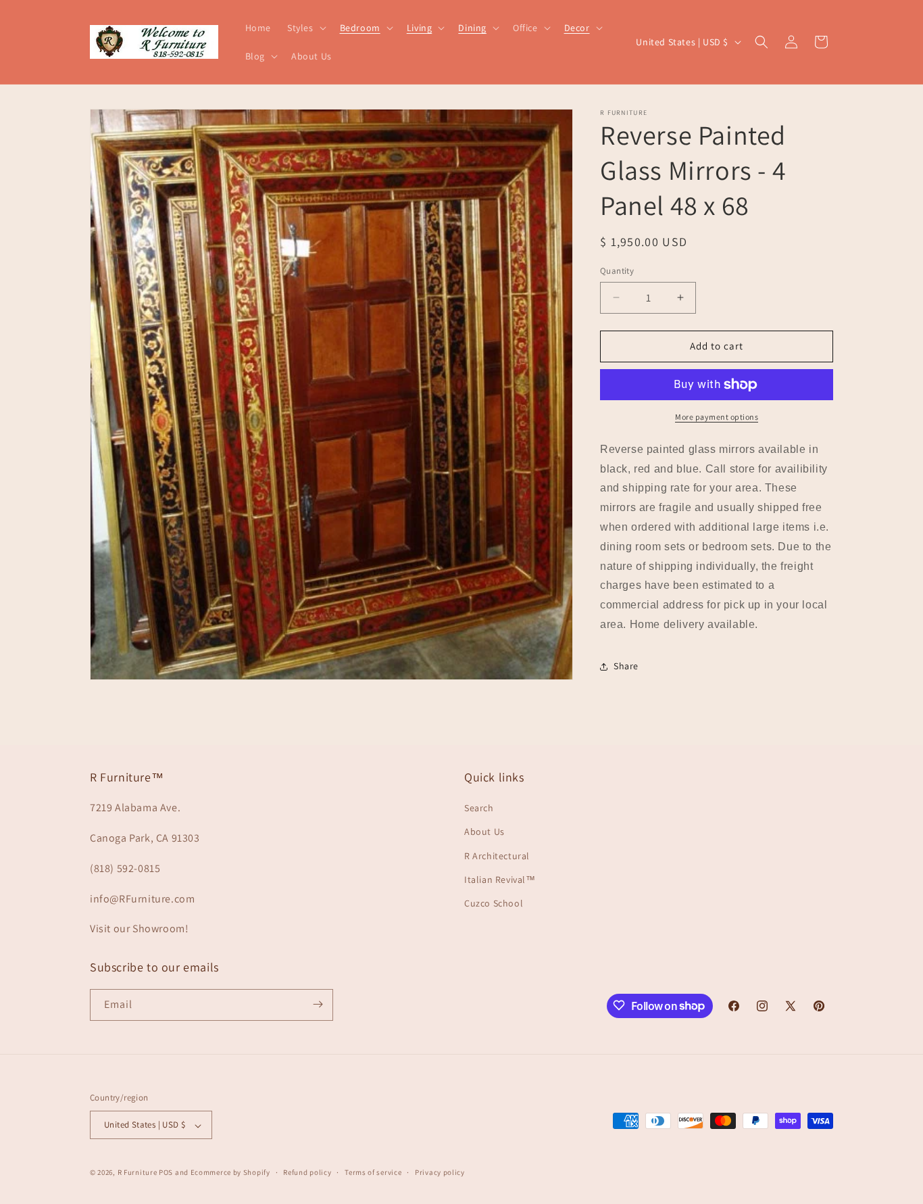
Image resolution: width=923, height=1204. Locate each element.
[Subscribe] (317, 1004)
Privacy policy (440, 1173)
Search (479, 808)
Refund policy (307, 1173)
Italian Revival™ (500, 879)
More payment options (716, 417)
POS (166, 1173)
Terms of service (373, 1173)
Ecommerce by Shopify (230, 1173)
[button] (305, 28)
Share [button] (626, 666)
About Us (484, 831)
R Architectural (497, 855)
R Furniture (137, 1173)
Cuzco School (493, 903)
